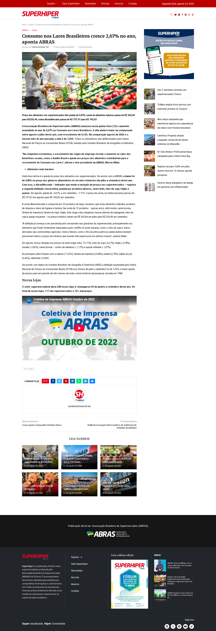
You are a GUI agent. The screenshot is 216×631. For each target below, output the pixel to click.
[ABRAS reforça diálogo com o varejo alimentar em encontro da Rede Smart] (160, 565)
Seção (31, 25)
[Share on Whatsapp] (79, 381)
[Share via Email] (92, 381)
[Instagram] (189, 15)
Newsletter (90, 3)
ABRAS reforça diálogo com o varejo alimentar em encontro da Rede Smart (179, 565)
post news (28, 369)
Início (24, 25)
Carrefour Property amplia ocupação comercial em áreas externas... (77, 458)
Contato (133, 3)
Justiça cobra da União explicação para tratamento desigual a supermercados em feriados (179, 580)
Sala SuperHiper (71, 3)
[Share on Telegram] (85, 381)
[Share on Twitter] (59, 381)
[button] (169, 54)
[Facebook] (182, 15)
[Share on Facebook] (53, 381)
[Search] (171, 15)
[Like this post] (46, 381)
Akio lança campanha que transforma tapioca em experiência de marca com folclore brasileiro (175, 123)
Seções (51, 3)
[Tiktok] (193, 15)
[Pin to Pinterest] (66, 381)
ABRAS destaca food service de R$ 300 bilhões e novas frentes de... (180, 595)
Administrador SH (40, 47)
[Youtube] (175, 15)
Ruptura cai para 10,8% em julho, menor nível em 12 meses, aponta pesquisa (174, 170)
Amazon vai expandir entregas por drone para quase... (116, 485)
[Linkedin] (186, 15)
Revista (105, 3)
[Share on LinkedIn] (72, 381)
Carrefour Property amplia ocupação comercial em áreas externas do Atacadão (172, 140)
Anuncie (119, 3)
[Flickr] (179, 15)
